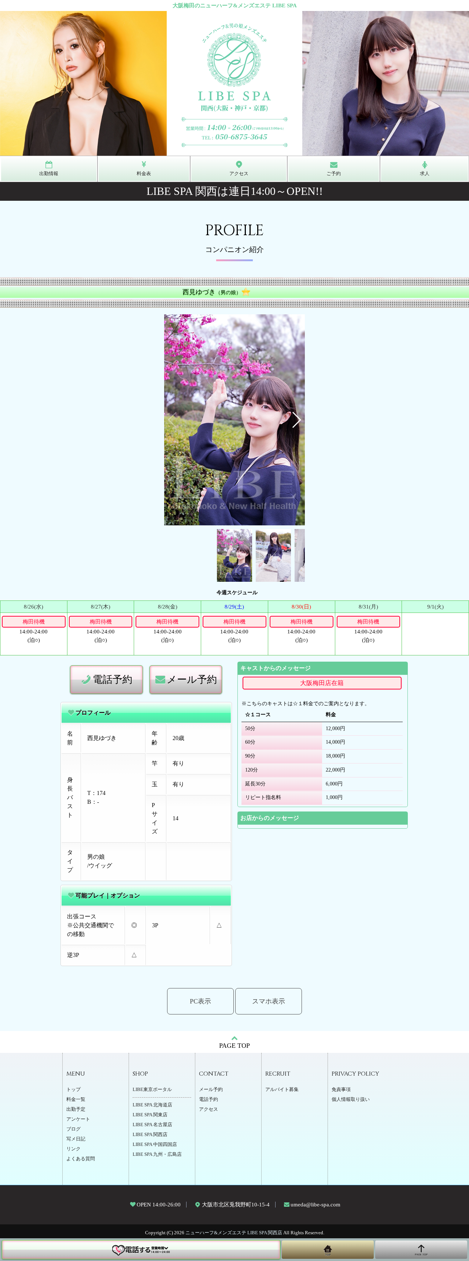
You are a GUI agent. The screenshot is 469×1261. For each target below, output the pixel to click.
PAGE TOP (234, 1045)
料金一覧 (75, 1099)
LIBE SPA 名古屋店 (152, 1124)
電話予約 (112, 679)
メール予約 (192, 679)
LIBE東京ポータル (152, 1089)
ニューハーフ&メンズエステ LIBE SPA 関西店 (233, 1232)
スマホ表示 (268, 1001)
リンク (73, 1148)
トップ (73, 1089)
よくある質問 (80, 1158)
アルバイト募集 (282, 1089)
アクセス (208, 1109)
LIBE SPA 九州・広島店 (157, 1154)
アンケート (78, 1119)
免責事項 (341, 1089)
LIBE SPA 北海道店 (152, 1104)
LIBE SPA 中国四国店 (155, 1144)
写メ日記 (75, 1139)
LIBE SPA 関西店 (150, 1134)
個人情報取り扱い (351, 1099)
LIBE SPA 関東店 (150, 1114)
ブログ (73, 1129)
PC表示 (200, 1001)
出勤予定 (75, 1109)
